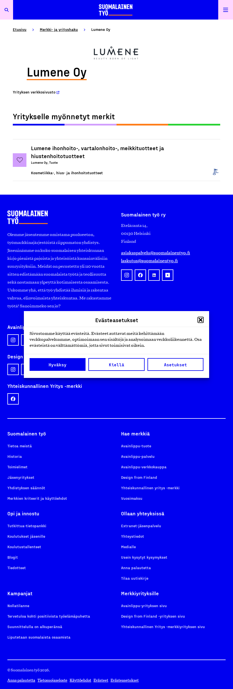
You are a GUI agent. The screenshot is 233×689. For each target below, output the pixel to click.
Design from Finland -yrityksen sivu (153, 616)
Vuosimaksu (131, 498)
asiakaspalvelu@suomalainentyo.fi (155, 253)
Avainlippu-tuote (136, 445)
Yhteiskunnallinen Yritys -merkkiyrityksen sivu (163, 626)
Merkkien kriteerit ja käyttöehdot (37, 498)
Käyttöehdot (80, 680)
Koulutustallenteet (24, 546)
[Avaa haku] (6, 10)
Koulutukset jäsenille (26, 536)
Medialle (128, 546)
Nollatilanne (18, 605)
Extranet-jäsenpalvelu (141, 525)
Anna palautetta (136, 567)
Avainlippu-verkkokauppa (144, 466)
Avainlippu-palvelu (138, 456)
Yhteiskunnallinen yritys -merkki (150, 487)
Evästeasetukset (125, 680)
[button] (200, 320)
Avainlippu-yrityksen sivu (144, 605)
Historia (14, 456)
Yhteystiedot (132, 536)
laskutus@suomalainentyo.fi (149, 260)
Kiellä (116, 364)
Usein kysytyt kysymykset (144, 557)
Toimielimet (17, 466)
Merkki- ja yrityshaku (59, 29)
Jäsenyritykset (20, 477)
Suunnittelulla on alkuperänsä (34, 626)
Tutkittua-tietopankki (26, 525)
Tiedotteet (16, 567)
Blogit (12, 557)
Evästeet (100, 680)
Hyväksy (57, 364)
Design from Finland (139, 477)
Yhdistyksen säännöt (26, 487)
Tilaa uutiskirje (134, 578)
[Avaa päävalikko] (225, 10)
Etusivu (19, 29)
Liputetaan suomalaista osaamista (38, 637)
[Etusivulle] (115, 10)
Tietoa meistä (19, 445)
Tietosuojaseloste (52, 680)
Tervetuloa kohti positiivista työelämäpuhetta (48, 616)
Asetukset (175, 364)
